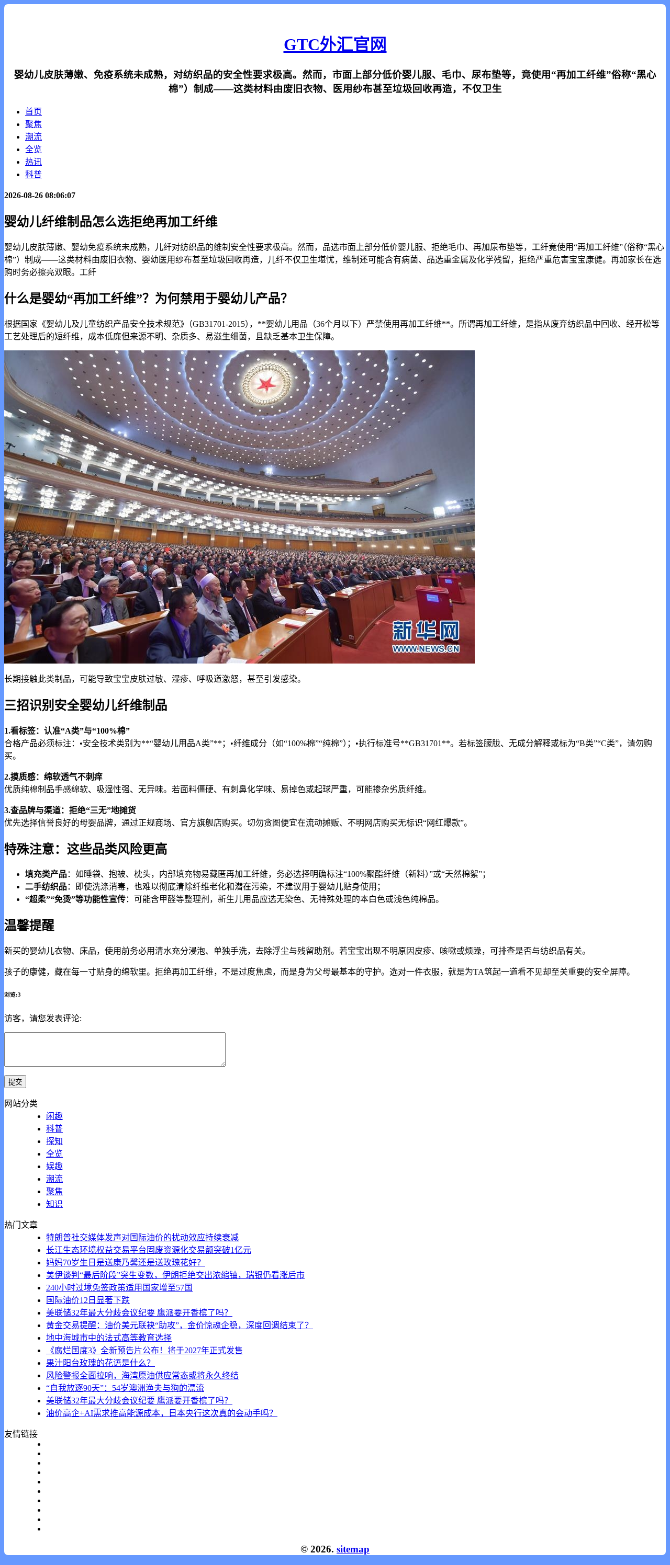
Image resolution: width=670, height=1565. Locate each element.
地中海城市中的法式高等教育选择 (109, 1337)
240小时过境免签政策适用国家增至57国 (119, 1287)
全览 (33, 149)
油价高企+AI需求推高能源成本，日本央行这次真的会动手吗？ (161, 1413)
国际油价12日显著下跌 (88, 1300)
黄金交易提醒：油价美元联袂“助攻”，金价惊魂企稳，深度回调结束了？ (179, 1325)
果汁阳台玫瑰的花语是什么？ (100, 1362)
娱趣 (54, 1166)
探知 (54, 1141)
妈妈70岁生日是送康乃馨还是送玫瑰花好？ (125, 1262)
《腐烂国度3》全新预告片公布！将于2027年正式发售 (144, 1350)
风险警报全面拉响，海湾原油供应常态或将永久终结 (142, 1375)
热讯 (33, 161)
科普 (33, 174)
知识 (54, 1204)
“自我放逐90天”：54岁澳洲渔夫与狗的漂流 (125, 1388)
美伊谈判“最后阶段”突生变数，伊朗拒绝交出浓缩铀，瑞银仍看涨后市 (175, 1275)
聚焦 (33, 124)
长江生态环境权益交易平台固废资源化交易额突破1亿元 (148, 1250)
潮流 (33, 136)
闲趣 (54, 1116)
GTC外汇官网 (335, 44)
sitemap (353, 1549)
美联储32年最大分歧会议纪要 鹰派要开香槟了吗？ (139, 1312)
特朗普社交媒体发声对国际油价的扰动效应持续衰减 (142, 1237)
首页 (33, 111)
